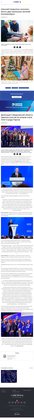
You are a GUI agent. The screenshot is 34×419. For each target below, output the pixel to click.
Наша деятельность (7, 4)
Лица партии (14, 390)
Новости (12, 4)
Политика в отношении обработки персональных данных (17, 409)
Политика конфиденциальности (17, 408)
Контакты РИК (4, 391)
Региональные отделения (27, 390)
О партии (3, 390)
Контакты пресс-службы (16, 391)
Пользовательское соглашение (17, 407)
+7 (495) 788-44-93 (17, 395)
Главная (2, 4)
